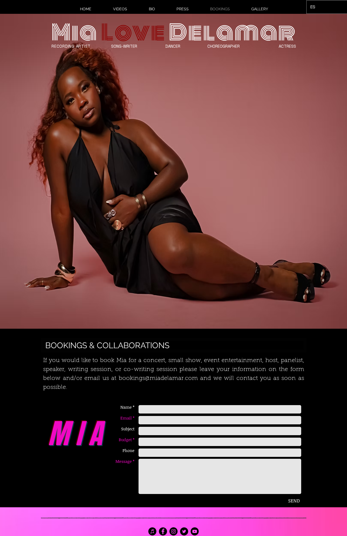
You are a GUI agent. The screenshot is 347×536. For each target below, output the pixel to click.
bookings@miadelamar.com (158, 379)
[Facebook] (163, 531)
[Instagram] (173, 531)
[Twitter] (184, 531)
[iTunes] (152, 531)
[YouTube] (195, 531)
